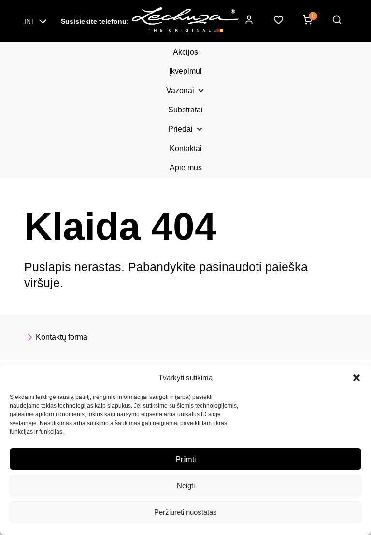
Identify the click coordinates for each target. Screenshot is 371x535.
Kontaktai (186, 148)
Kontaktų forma (61, 337)
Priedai (180, 129)
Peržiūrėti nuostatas (185, 512)
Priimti (186, 459)
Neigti (186, 485)
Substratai (185, 110)
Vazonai (180, 90)
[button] (356, 378)
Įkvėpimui (185, 71)
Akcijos (185, 52)
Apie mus (186, 168)
